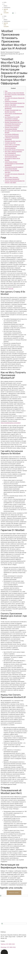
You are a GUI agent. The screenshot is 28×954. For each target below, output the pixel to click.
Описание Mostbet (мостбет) (13, 141)
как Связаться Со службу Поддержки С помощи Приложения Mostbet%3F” (12, 118)
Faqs (6, 91)
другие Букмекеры (10, 148)
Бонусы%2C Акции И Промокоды (14, 149)
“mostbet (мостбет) (10, 143)
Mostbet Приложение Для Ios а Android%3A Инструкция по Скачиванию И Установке (13, 123)
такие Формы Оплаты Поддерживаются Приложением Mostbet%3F (14, 163)
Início (5, 2)
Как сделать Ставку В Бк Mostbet (14, 93)
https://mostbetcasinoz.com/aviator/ (11, 423)
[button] (3, 14)
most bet (10, 288)
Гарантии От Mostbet (11, 101)
